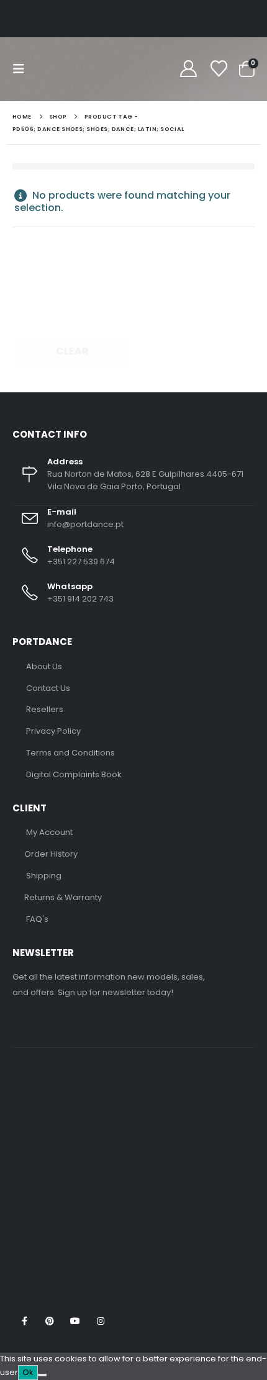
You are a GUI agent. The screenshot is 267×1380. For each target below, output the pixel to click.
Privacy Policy (53, 731)
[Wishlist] (219, 69)
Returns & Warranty (63, 897)
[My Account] (188, 69)
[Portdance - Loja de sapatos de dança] (74, 69)
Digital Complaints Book (74, 774)
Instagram (100, 1321)
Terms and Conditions (70, 753)
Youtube (75, 1321)
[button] (22, 68)
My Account (49, 832)
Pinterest (49, 1321)
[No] (42, 1375)
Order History (51, 854)
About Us (44, 666)
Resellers (44, 709)
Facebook (24, 1321)
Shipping (43, 876)
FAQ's (37, 919)
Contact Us (48, 688)
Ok (28, 1372)
